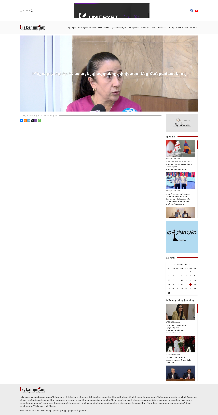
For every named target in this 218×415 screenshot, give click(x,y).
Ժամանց (162, 27)
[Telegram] (28, 120)
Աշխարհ (145, 27)
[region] (182, 179)
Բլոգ (153, 27)
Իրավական (134, 27)
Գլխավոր (72, 27)
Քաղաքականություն (87, 27)
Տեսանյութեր (103, 27)
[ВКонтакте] (21, 120)
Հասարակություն (119, 27)
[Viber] (35, 120)
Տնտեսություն (182, 27)
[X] (32, 120)
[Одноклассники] (25, 120)
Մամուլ (171, 27)
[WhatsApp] (39, 120)
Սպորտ (193, 27)
